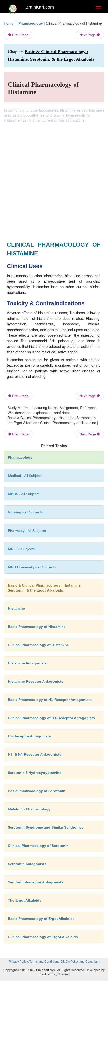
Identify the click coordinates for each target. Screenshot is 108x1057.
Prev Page (20, 35)
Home (8, 23)
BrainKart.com (39, 7)
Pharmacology (30, 23)
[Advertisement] (54, 179)
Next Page (88, 35)
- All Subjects (32, 567)
